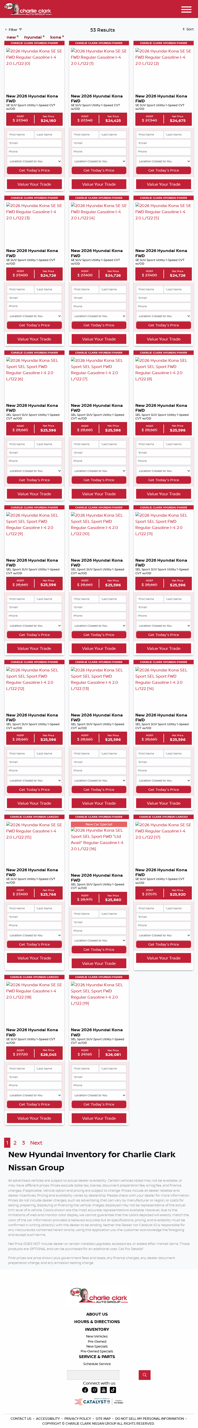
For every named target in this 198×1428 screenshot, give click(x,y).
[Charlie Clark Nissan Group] (28, 8)
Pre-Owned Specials (97, 1351)
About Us (97, 1314)
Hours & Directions (97, 1321)
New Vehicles (97, 1336)
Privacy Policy (78, 1418)
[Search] (145, 1375)
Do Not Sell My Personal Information (150, 1418)
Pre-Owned (97, 1341)
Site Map (103, 1418)
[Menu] (186, 10)
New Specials (97, 1346)
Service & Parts (97, 1356)
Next (36, 1142)
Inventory (97, 1329)
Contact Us (21, 1418)
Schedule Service (97, 1363)
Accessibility (48, 1418)
